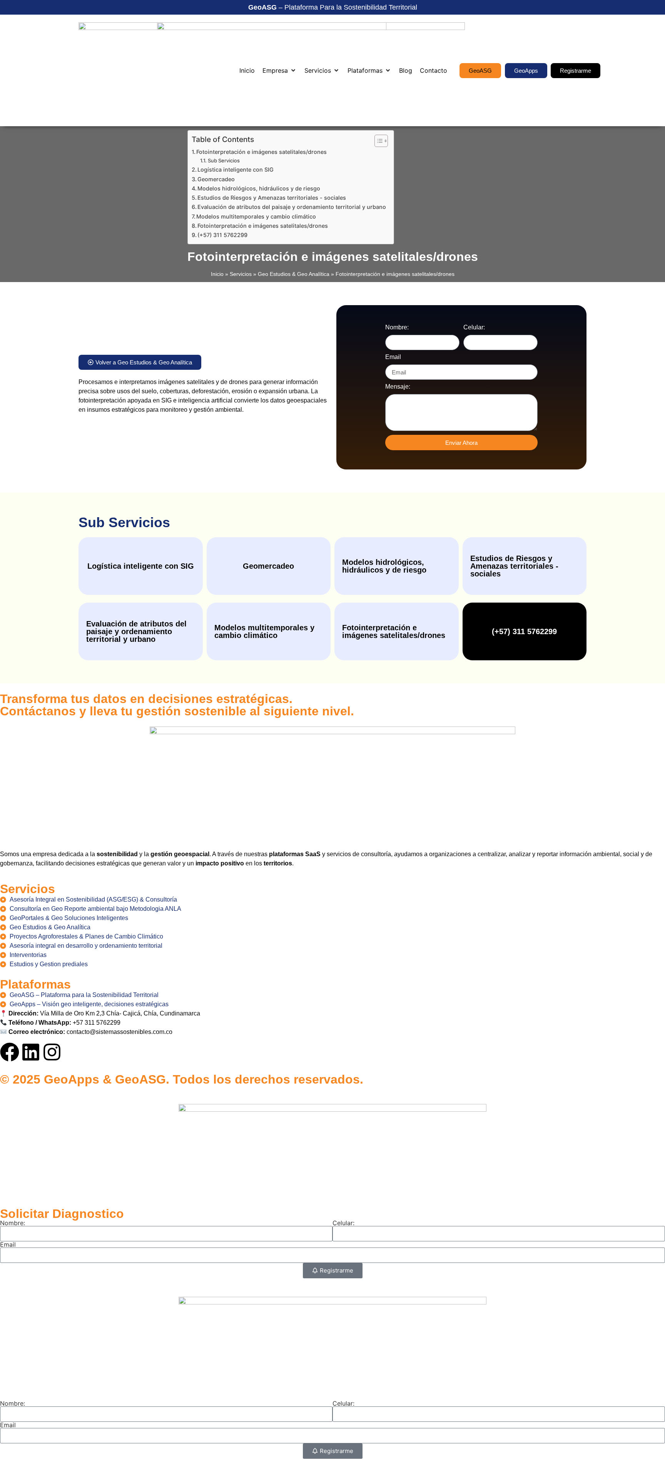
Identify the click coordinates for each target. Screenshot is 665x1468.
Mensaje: (397, 387)
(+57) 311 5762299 (222, 235)
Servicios (241, 274)
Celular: (474, 327)
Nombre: (397, 327)
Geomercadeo (216, 179)
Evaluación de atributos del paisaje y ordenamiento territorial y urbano (291, 207)
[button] (280, 70)
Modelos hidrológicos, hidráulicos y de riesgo (258, 188)
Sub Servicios (224, 160)
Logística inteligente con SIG (235, 169)
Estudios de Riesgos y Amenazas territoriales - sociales (271, 197)
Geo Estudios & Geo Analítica (293, 274)
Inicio (217, 274)
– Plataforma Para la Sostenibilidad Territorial (332, 7)
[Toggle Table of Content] (377, 140)
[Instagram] (52, 1052)
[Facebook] (9, 1052)
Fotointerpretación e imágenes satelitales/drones (261, 152)
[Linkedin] (30, 1052)
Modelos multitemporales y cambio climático (256, 216)
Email (393, 357)
